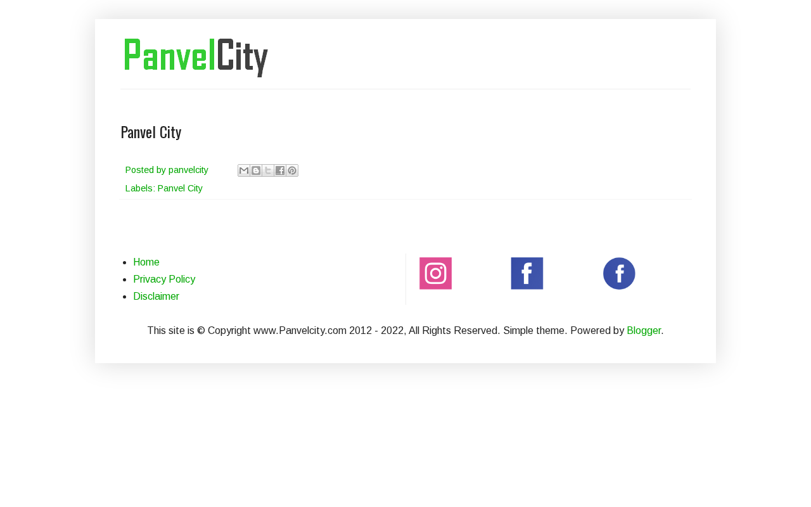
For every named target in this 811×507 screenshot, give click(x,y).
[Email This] (244, 170)
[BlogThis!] (256, 170)
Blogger (644, 330)
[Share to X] (268, 170)
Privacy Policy (164, 279)
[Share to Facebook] (280, 170)
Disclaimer (156, 296)
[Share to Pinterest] (292, 170)
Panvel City (180, 188)
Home (146, 262)
